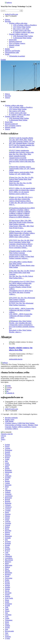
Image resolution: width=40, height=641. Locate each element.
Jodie (2, 437)
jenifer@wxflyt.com (11, 409)
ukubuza (12, 359)
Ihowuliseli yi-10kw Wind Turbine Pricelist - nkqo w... (20, 331)
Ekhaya (7, 19)
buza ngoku (4, 382)
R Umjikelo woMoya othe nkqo (23, 32)
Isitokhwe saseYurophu (12, 50)
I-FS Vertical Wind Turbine (22, 27)
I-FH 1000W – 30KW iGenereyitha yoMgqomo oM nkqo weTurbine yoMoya (20, 315)
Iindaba (7, 49)
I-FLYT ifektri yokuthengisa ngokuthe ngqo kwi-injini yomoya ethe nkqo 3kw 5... (22, 161)
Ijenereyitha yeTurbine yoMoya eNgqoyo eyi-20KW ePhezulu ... (19, 216)
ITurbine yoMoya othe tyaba (18, 34)
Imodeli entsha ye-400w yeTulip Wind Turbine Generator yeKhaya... (21, 257)
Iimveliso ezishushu (11, 417)
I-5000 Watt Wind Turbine (25, 423)
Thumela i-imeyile (7, 434)
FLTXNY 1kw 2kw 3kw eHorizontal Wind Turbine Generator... (21, 304)
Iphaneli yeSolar (14, 45)
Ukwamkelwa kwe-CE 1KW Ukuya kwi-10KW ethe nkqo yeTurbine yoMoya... (21, 292)
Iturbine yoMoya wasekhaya (21, 427)
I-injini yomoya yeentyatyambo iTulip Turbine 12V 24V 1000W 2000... (21, 173)
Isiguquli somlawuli (15, 41)
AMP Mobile (9, 421)
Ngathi (7, 54)
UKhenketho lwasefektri (17, 56)
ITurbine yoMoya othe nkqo (18, 23)
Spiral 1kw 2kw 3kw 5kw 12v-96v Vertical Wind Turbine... (20, 184)
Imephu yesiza (9, 419)
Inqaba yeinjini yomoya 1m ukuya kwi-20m (20, 349)
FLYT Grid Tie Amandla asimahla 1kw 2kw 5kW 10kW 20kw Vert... (21, 146)
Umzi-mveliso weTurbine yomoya (16, 425)
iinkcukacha (18, 359)
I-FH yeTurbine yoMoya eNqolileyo (25, 25)
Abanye (11, 47)
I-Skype (3, 436)
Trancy (3, 439)
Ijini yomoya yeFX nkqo (21, 29)
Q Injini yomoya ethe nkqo (22, 30)
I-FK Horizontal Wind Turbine (23, 36)
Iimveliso (8, 21)
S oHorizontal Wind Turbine (22, 38)
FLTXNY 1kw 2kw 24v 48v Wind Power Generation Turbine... (20, 246)
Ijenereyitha (13, 40)
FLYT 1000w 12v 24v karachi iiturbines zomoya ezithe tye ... (19, 193)
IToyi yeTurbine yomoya (17, 43)
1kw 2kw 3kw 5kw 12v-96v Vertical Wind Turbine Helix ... (21, 277)
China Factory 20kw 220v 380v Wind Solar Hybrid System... (21, 227)
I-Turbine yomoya (11, 423)
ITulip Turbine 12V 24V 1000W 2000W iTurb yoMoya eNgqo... (19, 236)
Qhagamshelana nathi (12, 52)
